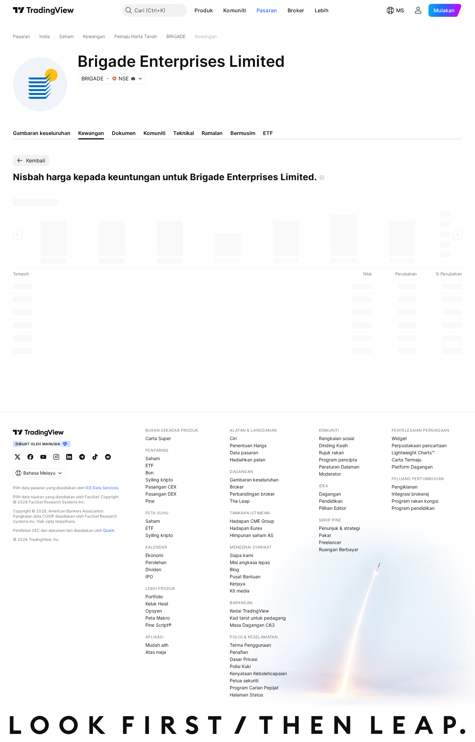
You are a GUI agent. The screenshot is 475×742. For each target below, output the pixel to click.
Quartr (108, 530)
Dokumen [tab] (124, 133)
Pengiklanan (404, 487)
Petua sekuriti (244, 680)
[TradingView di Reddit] (107, 456)
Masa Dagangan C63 (252, 625)
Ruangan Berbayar (338, 549)
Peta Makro (157, 618)
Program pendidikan (413, 508)
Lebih (322, 10)
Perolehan (155, 562)
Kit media (239, 590)
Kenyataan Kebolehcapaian (258, 673)
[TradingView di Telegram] (82, 456)
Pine (149, 501)
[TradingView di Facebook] (30, 456)
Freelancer (330, 542)
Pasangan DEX (160, 494)
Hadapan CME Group (252, 521)
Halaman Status (246, 694)
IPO (149, 576)
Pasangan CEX (160, 487)
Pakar (325, 535)
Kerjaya (237, 583)
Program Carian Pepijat (254, 687)
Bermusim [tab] (242, 133)
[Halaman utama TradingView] (38, 432)
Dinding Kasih (333, 445)
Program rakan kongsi (415, 501)
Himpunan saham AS (251, 535)
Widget (399, 438)
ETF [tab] (268, 133)
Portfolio (154, 596)
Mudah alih (156, 645)
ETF (149, 465)
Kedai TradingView (249, 610)
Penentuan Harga (248, 445)
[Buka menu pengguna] (418, 10)
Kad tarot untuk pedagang (258, 618)
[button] (218, 10)
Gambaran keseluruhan (254, 479)
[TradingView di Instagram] (56, 456)
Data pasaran (244, 452)
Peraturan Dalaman (339, 466)
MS (400, 10)
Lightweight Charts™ (413, 452)
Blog (234, 569)
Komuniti (234, 10)
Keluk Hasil (156, 603)
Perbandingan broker (252, 494)
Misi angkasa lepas (250, 562)
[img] (133, 78)
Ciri (233, 438)
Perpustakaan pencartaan (419, 445)
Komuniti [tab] (154, 133)
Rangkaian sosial (336, 438)
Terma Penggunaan (250, 645)
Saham (152, 458)
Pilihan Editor (332, 508)
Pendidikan (331, 501)
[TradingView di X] (17, 456)
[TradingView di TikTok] (95, 456)
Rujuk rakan (331, 452)
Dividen (153, 569)
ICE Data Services (102, 487)
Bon (149, 472)
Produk (204, 10)
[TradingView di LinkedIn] (69, 456)
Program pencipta (338, 459)
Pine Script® (158, 625)
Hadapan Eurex (246, 528)
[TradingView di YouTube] (43, 456)
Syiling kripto (159, 479)
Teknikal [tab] (183, 133)
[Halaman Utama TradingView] (43, 10)
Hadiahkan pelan (247, 459)
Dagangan (330, 494)
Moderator (330, 474)
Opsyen (153, 610)
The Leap (240, 501)
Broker (296, 10)
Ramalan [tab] (212, 133)
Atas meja (155, 652)
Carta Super (158, 438)
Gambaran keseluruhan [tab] (41, 133)
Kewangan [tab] (91, 133)
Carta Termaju (406, 459)
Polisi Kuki (240, 666)
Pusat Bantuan (245, 576)
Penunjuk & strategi (339, 528)
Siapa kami (241, 555)
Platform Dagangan (412, 466)
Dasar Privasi (243, 659)
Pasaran (267, 10)
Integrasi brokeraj (410, 494)
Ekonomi (154, 555)
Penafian (239, 652)
